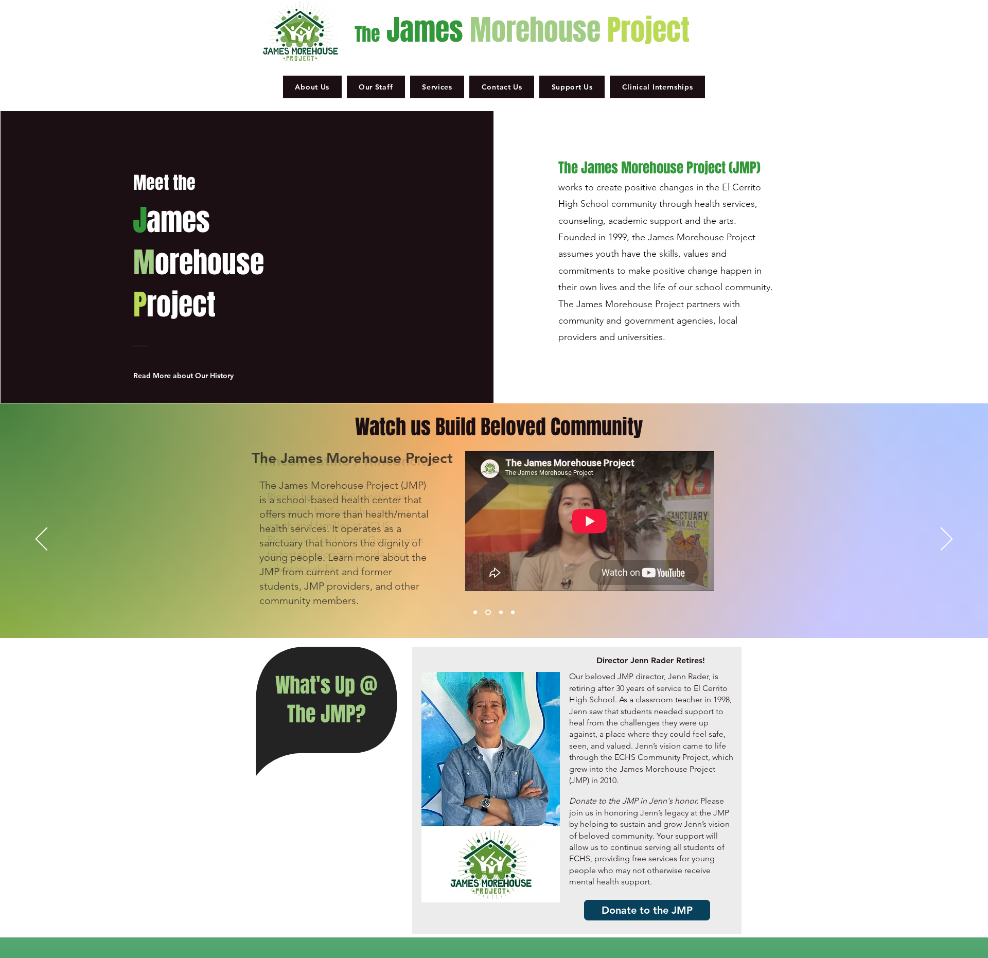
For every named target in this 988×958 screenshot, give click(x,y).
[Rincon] (488, 612)
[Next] (946, 539)
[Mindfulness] (501, 612)
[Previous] (41, 539)
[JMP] (475, 612)
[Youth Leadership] (513, 612)
